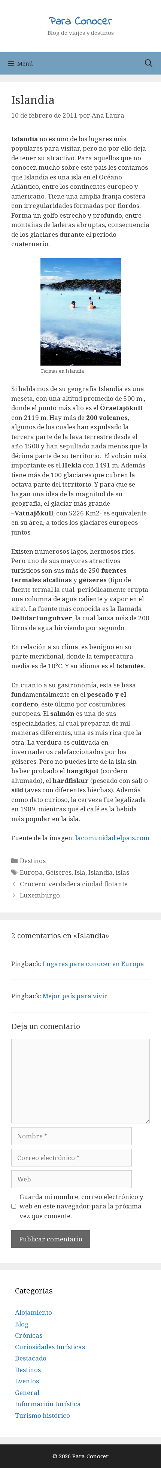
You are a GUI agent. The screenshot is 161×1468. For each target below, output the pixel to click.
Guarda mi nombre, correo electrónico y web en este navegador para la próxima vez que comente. (81, 1206)
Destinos (33, 860)
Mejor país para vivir (75, 996)
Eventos (27, 1381)
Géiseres (59, 872)
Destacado (30, 1358)
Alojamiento (33, 1312)
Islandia (100, 872)
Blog (21, 1324)
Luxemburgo (40, 895)
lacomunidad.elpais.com (112, 837)
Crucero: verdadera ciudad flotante (74, 884)
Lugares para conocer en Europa (93, 963)
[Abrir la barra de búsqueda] (148, 63)
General (27, 1392)
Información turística (48, 1403)
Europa (31, 872)
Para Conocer (80, 21)
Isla (80, 872)
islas (122, 872)
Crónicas (28, 1335)
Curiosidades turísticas (50, 1347)
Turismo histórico (42, 1415)
